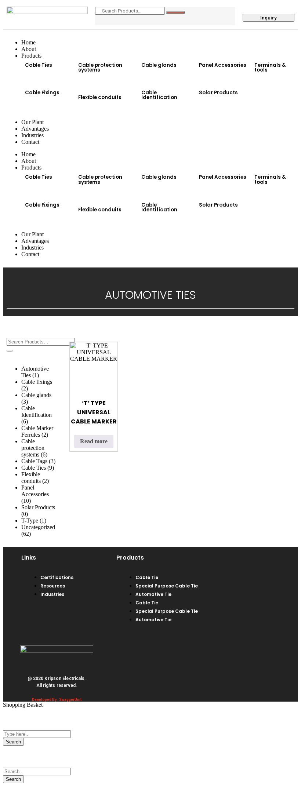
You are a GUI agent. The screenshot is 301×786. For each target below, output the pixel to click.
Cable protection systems (100, 67)
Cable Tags (38, 461)
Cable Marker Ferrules (37, 431)
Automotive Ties (35, 371)
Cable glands (159, 65)
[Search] (175, 12)
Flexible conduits (100, 97)
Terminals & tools (270, 67)
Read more (94, 441)
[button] (48, 79)
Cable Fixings (42, 92)
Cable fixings (36, 385)
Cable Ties (38, 65)
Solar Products (218, 92)
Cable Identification (159, 95)
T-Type (33, 520)
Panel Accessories (222, 65)
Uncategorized (38, 530)
